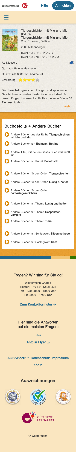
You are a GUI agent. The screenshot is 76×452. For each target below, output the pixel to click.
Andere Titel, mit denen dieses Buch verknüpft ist (40, 152)
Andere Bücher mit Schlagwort (40, 233)
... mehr (66, 106)
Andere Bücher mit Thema (39, 203)
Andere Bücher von (34, 143)
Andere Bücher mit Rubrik (34, 161)
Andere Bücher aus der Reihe (40, 135)
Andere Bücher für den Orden (40, 173)
